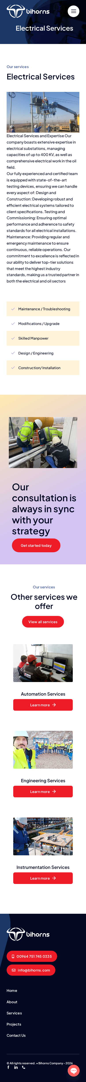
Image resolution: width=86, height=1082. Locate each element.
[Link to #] (73, 11)
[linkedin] (16, 1067)
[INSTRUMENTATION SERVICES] (29, 928)
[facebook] (8, 1067)
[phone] (23, 1067)
